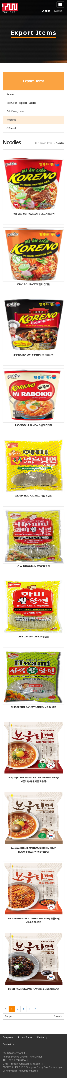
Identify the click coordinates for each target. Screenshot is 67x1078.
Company (8, 1037)
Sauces (10, 94)
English (46, 11)
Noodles (11, 120)
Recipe (40, 1037)
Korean (58, 11)
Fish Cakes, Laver (15, 111)
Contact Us (8, 1044)
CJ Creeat (11, 128)
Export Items (25, 1037)
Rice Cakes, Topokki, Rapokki (21, 103)
